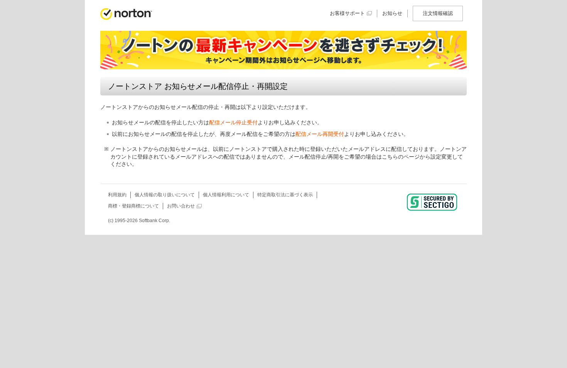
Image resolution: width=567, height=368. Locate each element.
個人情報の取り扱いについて (165, 194)
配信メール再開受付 (319, 134)
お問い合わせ (181, 206)
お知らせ (392, 13)
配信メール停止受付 (233, 122)
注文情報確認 (438, 13)
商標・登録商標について (133, 206)
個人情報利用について (226, 194)
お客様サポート (347, 13)
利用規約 (117, 194)
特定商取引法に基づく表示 (285, 194)
